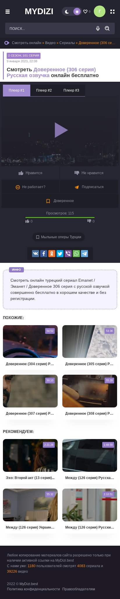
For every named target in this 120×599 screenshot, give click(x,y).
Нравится (34, 173)
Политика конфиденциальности (33, 589)
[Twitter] (60, 253)
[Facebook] (43, 253)
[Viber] (68, 253)
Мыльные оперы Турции (61, 237)
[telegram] (84, 253)
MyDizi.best (29, 584)
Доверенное (63, 201)
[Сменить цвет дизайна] (72, 11)
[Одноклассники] (51, 253)
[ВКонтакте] (35, 253)
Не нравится (92, 173)
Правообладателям (78, 589)
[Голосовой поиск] (98, 28)
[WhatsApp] (76, 253)
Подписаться (92, 187)
